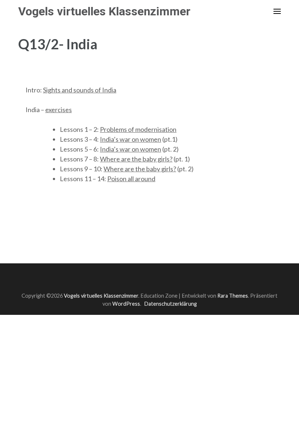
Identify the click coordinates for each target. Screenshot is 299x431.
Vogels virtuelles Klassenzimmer (104, 11)
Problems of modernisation (138, 129)
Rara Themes (232, 296)
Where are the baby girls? (136, 159)
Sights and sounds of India (79, 90)
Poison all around (131, 179)
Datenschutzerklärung (170, 304)
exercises (58, 110)
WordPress (126, 304)
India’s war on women (130, 139)
